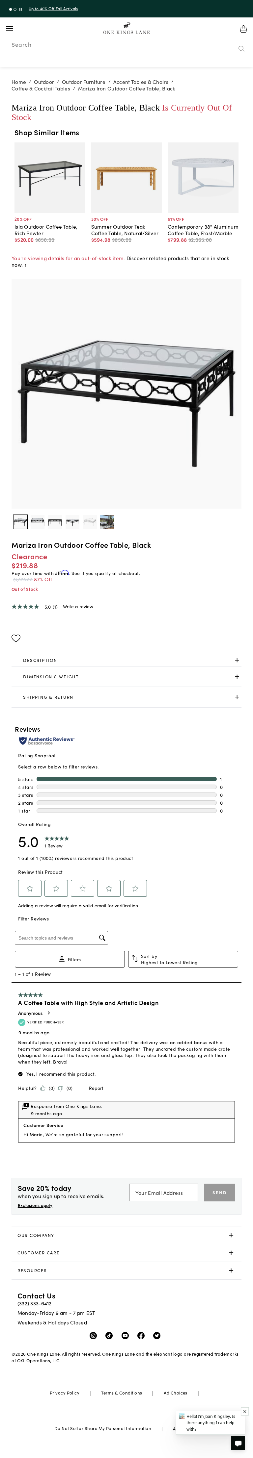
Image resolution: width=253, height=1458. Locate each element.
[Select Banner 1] (15, 9)
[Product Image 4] (90, 522)
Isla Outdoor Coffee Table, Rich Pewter (45, 230)
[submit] (241, 49)
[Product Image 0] (20, 522)
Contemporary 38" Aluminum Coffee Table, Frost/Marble (203, 230)
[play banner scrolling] (20, 9)
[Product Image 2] (55, 522)
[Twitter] (158, 1335)
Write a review (78, 606)
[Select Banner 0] (10, 9)
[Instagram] (95, 1335)
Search (21, 44)
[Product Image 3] (72, 522)
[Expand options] (237, 660)
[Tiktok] (110, 1335)
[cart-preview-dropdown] (243, 29)
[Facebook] (142, 1335)
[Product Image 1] (37, 522)
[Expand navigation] (14, 28)
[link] (126, 660)
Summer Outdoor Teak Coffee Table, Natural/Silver (125, 230)
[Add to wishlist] (16, 638)
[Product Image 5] (107, 522)
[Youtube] (127, 1335)
